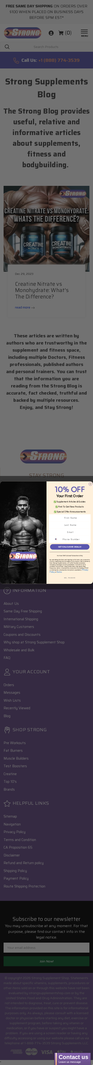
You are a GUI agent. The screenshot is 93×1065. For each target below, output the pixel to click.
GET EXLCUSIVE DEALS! (70, 547)
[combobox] (57, 539)
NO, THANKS (70, 578)
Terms (59, 572)
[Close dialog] (90, 483)
